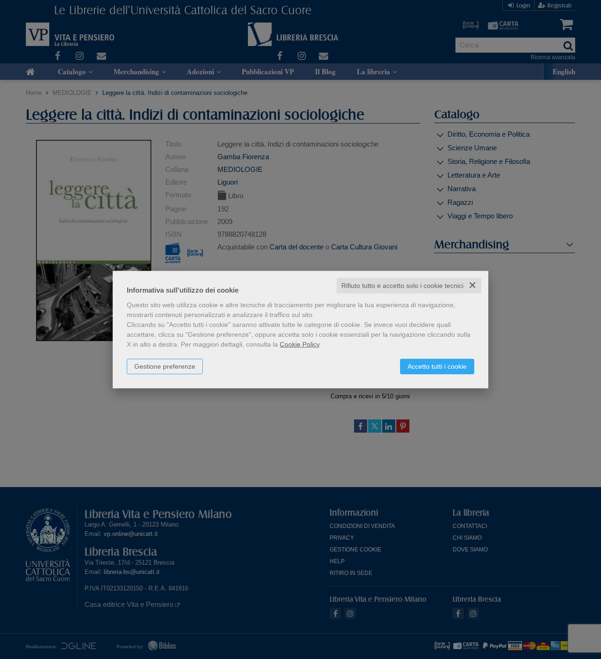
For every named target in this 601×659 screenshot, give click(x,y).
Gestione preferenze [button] (164, 366)
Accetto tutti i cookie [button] (437, 366)
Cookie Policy (299, 344)
